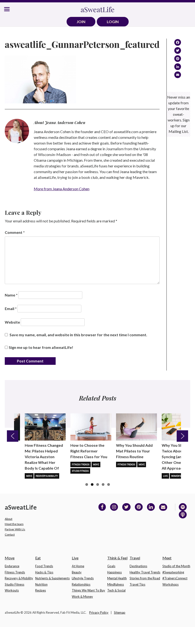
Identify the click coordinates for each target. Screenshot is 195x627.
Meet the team (14, 524)
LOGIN (113, 21)
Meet (166, 558)
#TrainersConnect (174, 578)
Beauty (77, 572)
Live (165, 476)
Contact (10, 534)
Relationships (81, 584)
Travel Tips (137, 584)
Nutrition (41, 584)
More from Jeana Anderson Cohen (61, 188)
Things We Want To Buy (88, 590)
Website (12, 322)
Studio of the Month (176, 566)
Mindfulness (115, 584)
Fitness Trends (80, 464)
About (8, 519)
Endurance (12, 566)
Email (11, 308)
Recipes (40, 590)
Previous (12, 436)
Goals (111, 566)
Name (11, 295)
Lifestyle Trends (83, 578)
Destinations (138, 566)
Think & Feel (117, 558)
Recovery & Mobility (47, 476)
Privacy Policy (98, 612)
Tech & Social (116, 590)
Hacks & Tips (44, 572)
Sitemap (119, 612)
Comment (15, 232)
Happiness (114, 572)
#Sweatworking (173, 572)
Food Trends (44, 566)
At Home (78, 566)
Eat (38, 558)
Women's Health (180, 476)
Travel (135, 558)
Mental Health (117, 578)
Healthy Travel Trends (145, 572)
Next (182, 436)
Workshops (170, 584)
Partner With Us (15, 529)
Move (29, 476)
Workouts (12, 590)
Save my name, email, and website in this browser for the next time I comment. (78, 334)
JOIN (81, 21)
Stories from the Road (145, 578)
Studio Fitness (80, 471)
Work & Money (82, 596)
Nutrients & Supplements (52, 578)
